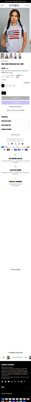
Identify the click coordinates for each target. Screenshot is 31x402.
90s (18, 370)
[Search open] (26, 5)
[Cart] (28, 5)
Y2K (13, 370)
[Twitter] (16, 144)
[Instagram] (5, 381)
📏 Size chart (26, 82)
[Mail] (22, 144)
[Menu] (2, 5)
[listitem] (14, 30)
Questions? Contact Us (16, 139)
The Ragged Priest (17, 372)
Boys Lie (10, 372)
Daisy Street (4, 61)
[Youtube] (9, 381)
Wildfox (25, 372)
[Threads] (18, 381)
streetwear (22, 370)
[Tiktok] (12, 381)
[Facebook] (12, 144)
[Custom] (24, 381)
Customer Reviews (15, 135)
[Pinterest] (19, 144)
